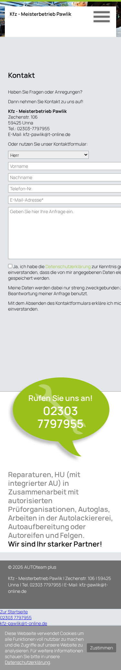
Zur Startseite (14, 612)
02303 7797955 (60, 417)
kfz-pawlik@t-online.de (23, 623)
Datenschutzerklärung (68, 266)
